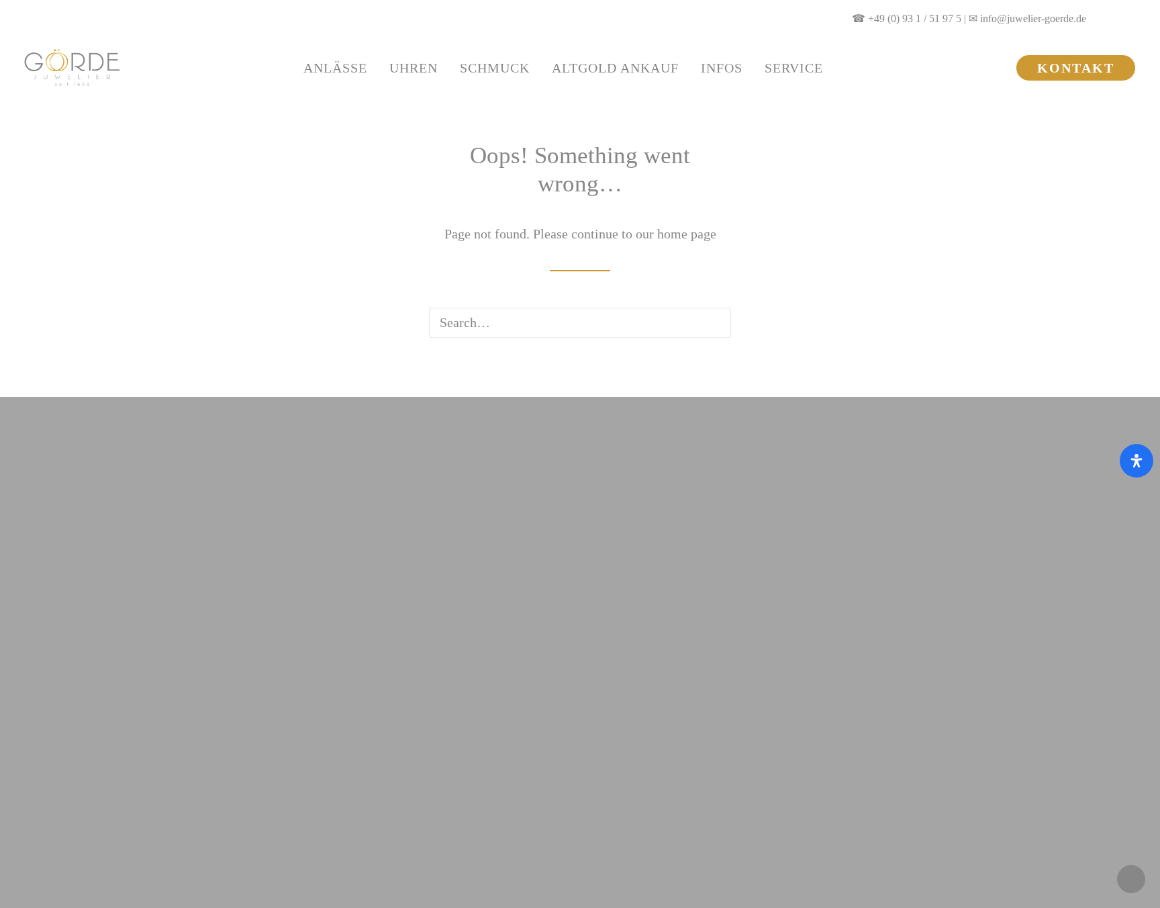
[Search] (580, 323)
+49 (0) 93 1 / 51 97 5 (914, 18)
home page (686, 233)
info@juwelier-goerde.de (1033, 18)
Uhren (413, 67)
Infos (721, 67)
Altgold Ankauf (615, 67)
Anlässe (335, 67)
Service (794, 67)
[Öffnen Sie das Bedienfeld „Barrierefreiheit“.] (1136, 461)
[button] (1113, 18)
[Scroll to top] (1131, 877)
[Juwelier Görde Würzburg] (71, 67)
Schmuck (495, 67)
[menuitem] (1113, 18)
